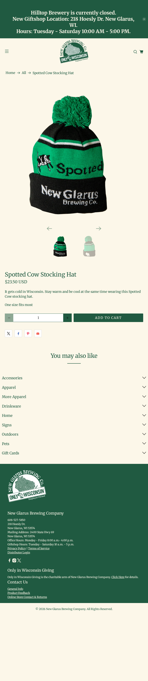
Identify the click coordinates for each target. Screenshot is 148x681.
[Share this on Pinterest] (28, 333)
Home (10, 73)
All (24, 73)
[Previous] (49, 228)
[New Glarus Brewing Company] (74, 52)
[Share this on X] (8, 333)
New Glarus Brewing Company (65, 609)
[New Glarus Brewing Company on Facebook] (9, 561)
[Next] (99, 228)
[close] (144, 19)
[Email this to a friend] (38, 333)
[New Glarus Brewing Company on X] (19, 561)
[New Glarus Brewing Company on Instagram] (14, 561)
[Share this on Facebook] (18, 333)
